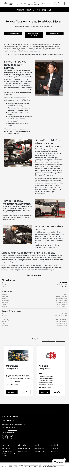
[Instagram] (7, 437)
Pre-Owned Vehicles (8, 451)
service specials (19, 129)
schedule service (42, 255)
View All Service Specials (48, 341)
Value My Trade (22, 451)
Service (37, 445)
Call (35, 275)
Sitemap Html (26, 465)
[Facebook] (4, 437)
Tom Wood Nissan (5, 465)
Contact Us (54, 34)
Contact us (8, 55)
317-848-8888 (62, 286)
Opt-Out (40, 465)
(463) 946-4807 (62, 285)
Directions (54, 451)
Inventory (6, 445)
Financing (22, 445)
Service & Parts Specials (33, 35)
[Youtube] (11, 437)
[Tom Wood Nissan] (11, 3)
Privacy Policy (10, 465)
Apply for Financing (24, 448)
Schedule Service (13, 34)
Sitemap (21, 465)
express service (18, 265)
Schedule (11, 392)
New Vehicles (6, 448)
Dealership (55, 445)
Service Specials (39, 448)
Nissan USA (36, 465)
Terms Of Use (15, 465)
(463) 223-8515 (62, 283)
